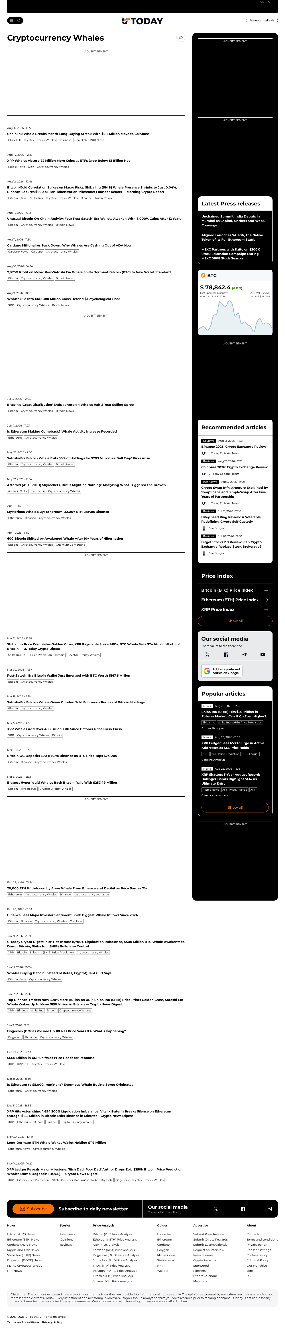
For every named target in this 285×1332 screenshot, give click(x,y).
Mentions (200, 1281)
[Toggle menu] (15, 20)
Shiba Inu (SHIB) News (23, 1255)
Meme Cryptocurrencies (24, 1265)
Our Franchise (257, 1265)
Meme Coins (166, 1255)
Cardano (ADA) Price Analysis (114, 1250)
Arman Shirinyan (213, 728)
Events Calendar (205, 1276)
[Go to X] (207, 654)
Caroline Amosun (213, 759)
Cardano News (18, 251)
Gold (24, 198)
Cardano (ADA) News (22, 1244)
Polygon (163, 1250)
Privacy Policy (52, 1322)
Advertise (200, 1225)
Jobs (250, 1270)
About (251, 1225)
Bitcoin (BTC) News (21, 1234)
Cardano (37, 251)
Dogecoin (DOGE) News (24, 1260)
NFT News (14, 1270)
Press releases (203, 1255)
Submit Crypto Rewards (210, 1239)
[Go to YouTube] (262, 654)
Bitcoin (13, 198)
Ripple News (16, 166)
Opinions (66, 1239)
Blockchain (165, 1234)
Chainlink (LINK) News (89, 140)
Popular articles (223, 693)
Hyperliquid (29, 788)
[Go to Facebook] (226, 654)
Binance (86, 198)
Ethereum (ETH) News (23, 1239)
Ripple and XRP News (23, 1250)
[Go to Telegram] (244, 654)
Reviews (208, 440)
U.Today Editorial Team (223, 453)
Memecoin (38, 491)
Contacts (253, 1234)
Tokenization (103, 198)
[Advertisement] (96, 82)
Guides (162, 1225)
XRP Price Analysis (234, 789)
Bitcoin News (65, 224)
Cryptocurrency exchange (91, 894)
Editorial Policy (258, 1260)
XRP (31, 166)
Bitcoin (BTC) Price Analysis (112, 1234)
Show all (235, 621)
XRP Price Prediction (38, 655)
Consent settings (259, 1250)
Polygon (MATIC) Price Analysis (115, 1270)
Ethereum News (19, 1148)
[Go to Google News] (221, 671)
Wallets (162, 1270)
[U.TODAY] (142, 20)
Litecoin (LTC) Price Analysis (113, 1276)
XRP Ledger (251, 754)
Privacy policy (257, 1244)
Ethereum (15, 437)
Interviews (210, 481)
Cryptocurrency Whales (40, 140)
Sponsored (201, 1265)
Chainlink (14, 140)
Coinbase (65, 140)
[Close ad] (269, 2)
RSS (249, 1276)
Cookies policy (257, 1255)
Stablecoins (165, 1260)
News (207, 706)
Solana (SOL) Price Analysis (112, 1281)
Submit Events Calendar (211, 1244)
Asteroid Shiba (18, 491)
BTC (211, 275)
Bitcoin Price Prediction (33, 1180)
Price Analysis (103, 1225)
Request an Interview (208, 1250)
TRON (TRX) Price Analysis (111, 1265)
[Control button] (180, 37)
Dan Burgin (216, 528)
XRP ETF (23, 1064)
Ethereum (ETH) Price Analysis (115, 1239)
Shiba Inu (36, 198)
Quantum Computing (70, 544)
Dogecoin (14, 1037)
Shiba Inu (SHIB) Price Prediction (52, 952)
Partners (199, 1270)
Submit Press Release (208, 1234)
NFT (160, 1265)
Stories (65, 1225)
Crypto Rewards (204, 1260)
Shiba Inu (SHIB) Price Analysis (115, 1260)
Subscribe (37, 1208)
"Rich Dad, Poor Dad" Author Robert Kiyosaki (82, 1180)
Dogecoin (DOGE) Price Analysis (116, 1255)
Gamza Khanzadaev (215, 795)
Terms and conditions (262, 1239)
